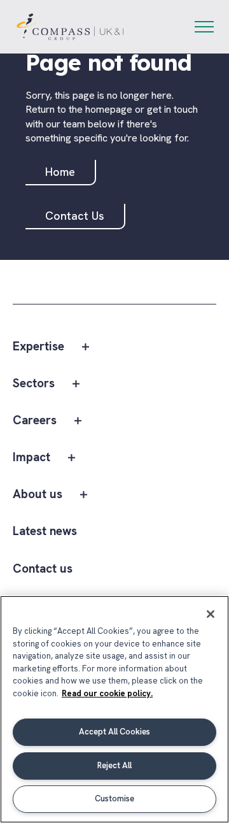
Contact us (43, 569)
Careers (35, 420)
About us (37, 494)
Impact (31, 457)
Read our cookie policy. (107, 693)
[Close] (211, 614)
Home (60, 171)
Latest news (45, 531)
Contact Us (74, 215)
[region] (114, 709)
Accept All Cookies (114, 731)
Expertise (38, 347)
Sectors (34, 383)
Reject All (114, 765)
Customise (114, 798)
